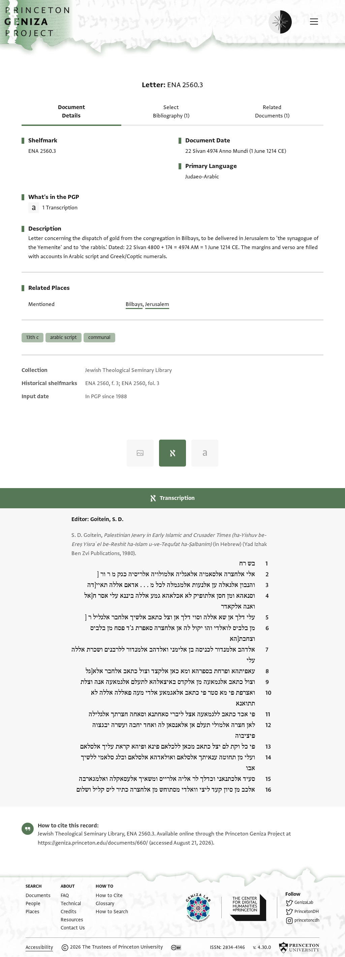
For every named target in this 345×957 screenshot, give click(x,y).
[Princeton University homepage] (299, 947)
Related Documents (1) (272, 111)
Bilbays (134, 304)
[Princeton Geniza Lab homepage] (204, 907)
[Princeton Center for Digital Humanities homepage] (253, 907)
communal (99, 337)
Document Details (71, 111)
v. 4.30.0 (262, 947)
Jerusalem (157, 304)
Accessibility (39, 947)
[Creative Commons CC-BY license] (176, 947)
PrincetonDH (306, 911)
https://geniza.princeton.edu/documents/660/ (93, 843)
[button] (39, 25)
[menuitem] (38, 895)
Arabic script (63, 337)
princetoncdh (306, 920)
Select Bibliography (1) (171, 111)
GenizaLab (303, 902)
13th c (32, 337)
